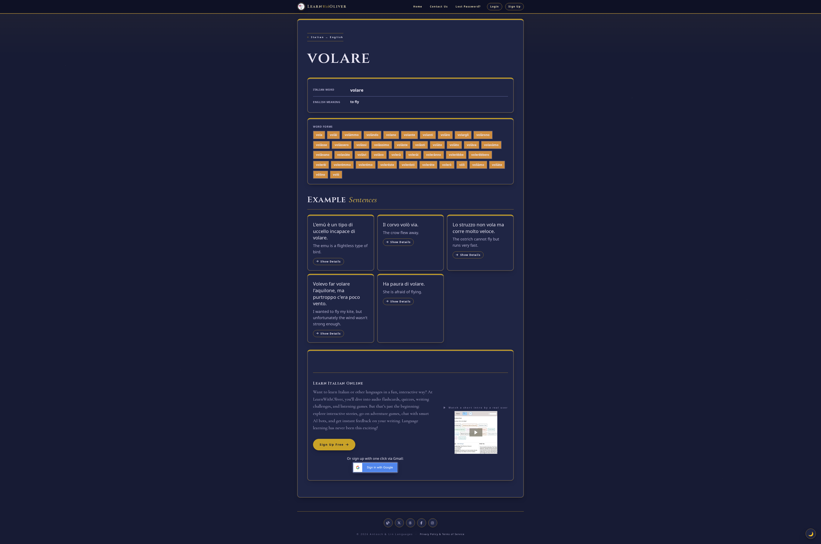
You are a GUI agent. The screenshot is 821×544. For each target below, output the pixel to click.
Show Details (330, 261)
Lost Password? (468, 6)
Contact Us (439, 6)
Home (417, 6)
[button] (476, 432)
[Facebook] (421, 522)
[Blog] (388, 522)
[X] (399, 522)
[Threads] (410, 522)
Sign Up (514, 6)
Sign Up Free (332, 444)
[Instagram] (432, 522)
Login (494, 6)
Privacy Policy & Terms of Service (442, 534)
